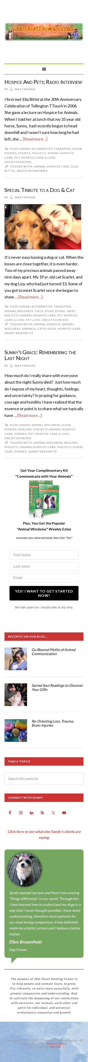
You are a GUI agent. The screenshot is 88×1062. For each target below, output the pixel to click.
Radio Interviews (32, 170)
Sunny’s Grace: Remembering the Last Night (40, 355)
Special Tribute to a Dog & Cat (40, 189)
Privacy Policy (56, 1043)
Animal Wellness (19, 311)
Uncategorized (18, 162)
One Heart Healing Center (44, 31)
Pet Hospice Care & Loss (34, 157)
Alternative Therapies (51, 148)
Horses (20, 433)
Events (24, 153)
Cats (39, 311)
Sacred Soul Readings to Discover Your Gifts (57, 687)
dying (60, 311)
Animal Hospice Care (51, 166)
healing (71, 442)
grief (71, 311)
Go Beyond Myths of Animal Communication (53, 651)
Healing (25, 429)
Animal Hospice (47, 324)
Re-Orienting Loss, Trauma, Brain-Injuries (53, 723)
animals (29, 328)
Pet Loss (33, 320)
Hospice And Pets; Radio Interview (43, 81)
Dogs (49, 311)
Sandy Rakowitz (19, 333)
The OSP (55, 1047)
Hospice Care (69, 328)
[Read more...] (35, 138)
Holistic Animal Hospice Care (30, 315)
